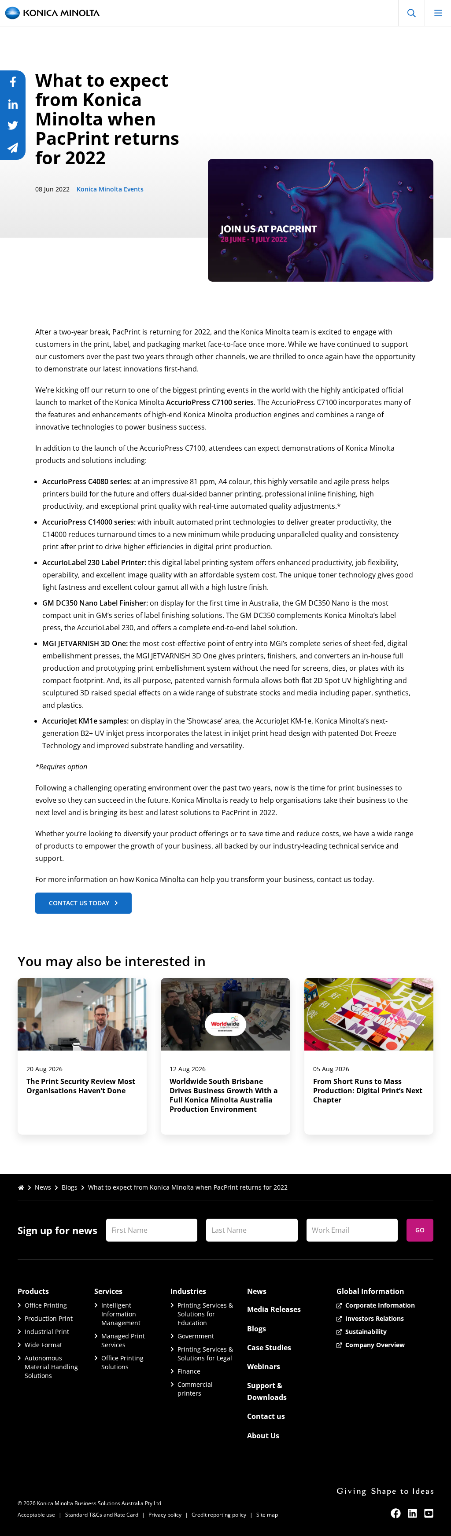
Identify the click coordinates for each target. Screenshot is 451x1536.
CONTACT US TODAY (79, 903)
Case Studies (269, 1347)
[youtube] (428, 1513)
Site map (267, 1514)
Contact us (266, 1416)
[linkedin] (412, 1513)
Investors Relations (374, 1318)
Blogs (70, 1187)
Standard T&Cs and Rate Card (101, 1514)
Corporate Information (380, 1305)
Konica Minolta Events (110, 189)
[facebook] (396, 1513)
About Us (263, 1435)
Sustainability (366, 1331)
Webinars (263, 1366)
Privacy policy (164, 1514)
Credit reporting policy (219, 1514)
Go (420, 1230)
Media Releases (274, 1309)
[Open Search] (411, 13)
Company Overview (375, 1345)
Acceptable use (36, 1514)
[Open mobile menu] (438, 13)
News (43, 1187)
